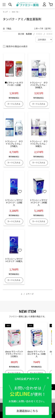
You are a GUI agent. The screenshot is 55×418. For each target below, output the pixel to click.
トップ (5, 12)
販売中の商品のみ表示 (17, 46)
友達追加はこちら (27, 411)
